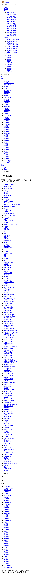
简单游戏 (6, 278)
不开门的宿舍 (7, 267)
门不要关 (6, 244)
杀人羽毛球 (7, 274)
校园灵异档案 (7, 265)
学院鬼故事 (7, 106)
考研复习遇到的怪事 (9, 309)
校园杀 (5, 231)
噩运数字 (6, 422)
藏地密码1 (9, 55)
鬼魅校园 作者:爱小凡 (9, 215)
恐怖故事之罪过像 (8, 406)
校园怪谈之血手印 (8, 323)
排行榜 (2, 165)
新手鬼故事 (7, 86)
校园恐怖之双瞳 (8, 273)
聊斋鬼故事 (7, 92)
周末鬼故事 (7, 101)
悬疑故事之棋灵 (8, 391)
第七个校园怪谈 (8, 240)
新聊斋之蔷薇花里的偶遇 (10, 404)
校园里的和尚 (7, 195)
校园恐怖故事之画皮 (9, 400)
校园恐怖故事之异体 (9, 314)
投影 (5, 249)
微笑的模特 (7, 291)
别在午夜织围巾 (8, 253)
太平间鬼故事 (7, 115)
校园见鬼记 (7, 235)
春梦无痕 (6, 283)
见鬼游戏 (6, 276)
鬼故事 (5, 7)
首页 (2, 76)
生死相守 (6, 420)
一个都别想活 (7, 415)
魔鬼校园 (6, 258)
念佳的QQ (6, 433)
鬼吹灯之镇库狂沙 (11, 34)
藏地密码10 (10, 71)
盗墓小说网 (7, 2)
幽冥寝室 (6, 260)
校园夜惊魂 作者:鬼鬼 (9, 213)
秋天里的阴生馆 (8, 434)
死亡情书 (6, 467)
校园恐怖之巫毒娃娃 (9, 362)
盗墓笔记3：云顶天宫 (12, 43)
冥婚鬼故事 (7, 93)
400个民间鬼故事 (8, 160)
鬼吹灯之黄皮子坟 (11, 19)
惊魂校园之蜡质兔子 (9, 337)
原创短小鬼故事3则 (9, 335)
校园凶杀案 (7, 229)
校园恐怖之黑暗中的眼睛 (10, 361)
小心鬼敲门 (7, 199)
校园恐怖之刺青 (8, 355)
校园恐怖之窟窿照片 (9, 282)
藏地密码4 (9, 61)
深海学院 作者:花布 (9, 210)
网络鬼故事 (7, 151)
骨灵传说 (6, 377)
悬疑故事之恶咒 (8, 398)
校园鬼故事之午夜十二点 (10, 224)
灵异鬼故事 (7, 149)
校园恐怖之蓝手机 (8, 359)
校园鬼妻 (6, 197)
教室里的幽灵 (7, 461)
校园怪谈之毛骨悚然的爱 (10, 346)
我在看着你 (7, 409)
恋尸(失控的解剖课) (9, 186)
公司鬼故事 (7, 135)
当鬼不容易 (7, 285)
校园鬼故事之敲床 (8, 247)
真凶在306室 (7, 327)
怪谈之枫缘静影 (8, 310)
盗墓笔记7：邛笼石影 (12, 50)
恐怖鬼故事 (7, 144)
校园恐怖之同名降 (8, 348)
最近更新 (6, 9)
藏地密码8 (9, 68)
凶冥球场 (6, 380)
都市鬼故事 (7, 81)
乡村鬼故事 (7, 147)
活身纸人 (6, 242)
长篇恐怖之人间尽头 (9, 341)
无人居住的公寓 (8, 393)
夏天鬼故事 (7, 110)
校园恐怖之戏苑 (8, 371)
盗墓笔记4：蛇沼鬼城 (12, 45)
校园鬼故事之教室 (8, 262)
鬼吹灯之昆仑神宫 (11, 18)
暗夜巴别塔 (7, 407)
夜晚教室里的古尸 (8, 456)
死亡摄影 (6, 388)
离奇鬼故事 (7, 124)
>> (4, 480)
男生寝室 (6, 458)
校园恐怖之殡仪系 (8, 379)
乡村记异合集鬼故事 (9, 83)
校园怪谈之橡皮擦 (8, 343)
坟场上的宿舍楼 (8, 305)
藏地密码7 (9, 66)
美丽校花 (6, 465)
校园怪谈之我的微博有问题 (11, 332)
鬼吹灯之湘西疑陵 (11, 32)
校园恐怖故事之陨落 (9, 438)
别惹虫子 (6, 436)
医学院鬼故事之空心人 (9, 316)
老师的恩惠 (7, 424)
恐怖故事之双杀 (8, 411)
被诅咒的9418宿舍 (8, 425)
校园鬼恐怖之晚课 (8, 334)
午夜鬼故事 (7, 113)
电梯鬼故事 (7, 138)
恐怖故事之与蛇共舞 (9, 389)
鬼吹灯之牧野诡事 (11, 36)
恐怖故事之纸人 (8, 339)
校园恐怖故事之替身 (9, 321)
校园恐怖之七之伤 (8, 300)
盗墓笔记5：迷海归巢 (12, 46)
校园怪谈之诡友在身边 (9, 382)
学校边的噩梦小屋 (8, 373)
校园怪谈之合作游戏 (9, 328)
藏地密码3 (9, 59)
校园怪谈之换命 (8, 319)
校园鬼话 (6, 194)
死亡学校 (6, 292)
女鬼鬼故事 (7, 156)
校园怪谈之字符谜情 (9, 350)
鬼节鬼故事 (7, 95)
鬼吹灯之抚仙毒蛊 (11, 28)
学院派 (5, 190)
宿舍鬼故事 (7, 158)
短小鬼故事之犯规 (8, 452)
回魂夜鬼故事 (7, 97)
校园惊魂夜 (7, 203)
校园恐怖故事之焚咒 (9, 294)
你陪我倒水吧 (7, 217)
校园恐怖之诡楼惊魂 (9, 353)
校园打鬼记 (7, 256)
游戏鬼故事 (7, 102)
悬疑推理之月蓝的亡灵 (9, 364)
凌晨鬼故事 (7, 126)
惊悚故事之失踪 (8, 429)
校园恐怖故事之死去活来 (10, 330)
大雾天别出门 (7, 402)
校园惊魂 (6, 226)
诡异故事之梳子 (8, 368)
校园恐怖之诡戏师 (8, 413)
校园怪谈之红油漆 (8, 307)
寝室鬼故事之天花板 (9, 442)
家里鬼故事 (7, 131)
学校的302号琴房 (8, 303)
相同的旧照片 (7, 416)
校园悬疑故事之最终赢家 (10, 366)
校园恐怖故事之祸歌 (9, 325)
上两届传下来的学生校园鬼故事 (12, 204)
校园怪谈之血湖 (8, 318)
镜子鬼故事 (7, 128)
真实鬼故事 (7, 146)
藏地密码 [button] (6, 54)
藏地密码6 (9, 64)
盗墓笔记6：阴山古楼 (12, 48)
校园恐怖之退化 (8, 384)
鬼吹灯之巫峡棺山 (11, 25)
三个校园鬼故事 (8, 188)
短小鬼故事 (7, 88)
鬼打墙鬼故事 (7, 90)
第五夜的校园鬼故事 (9, 201)
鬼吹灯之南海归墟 (11, 21)
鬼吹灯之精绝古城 (11, 12)
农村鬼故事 (7, 120)
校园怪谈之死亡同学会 (9, 298)
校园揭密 (6, 228)
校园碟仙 (6, 233)
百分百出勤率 (7, 269)
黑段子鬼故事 (7, 84)
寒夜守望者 (7, 344)
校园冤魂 (6, 222)
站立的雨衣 (7, 370)
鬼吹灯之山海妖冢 (11, 30)
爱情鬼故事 (7, 142)
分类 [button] (2, 78)
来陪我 (5, 445)
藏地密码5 (9, 62)
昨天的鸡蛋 (7, 451)
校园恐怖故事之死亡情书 (10, 463)
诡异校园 (6, 238)
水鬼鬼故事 (7, 111)
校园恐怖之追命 (8, 296)
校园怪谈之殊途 (8, 312)
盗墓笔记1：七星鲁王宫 (13, 39)
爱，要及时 (7, 440)
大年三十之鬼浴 (8, 357)
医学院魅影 (7, 246)
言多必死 (6, 251)
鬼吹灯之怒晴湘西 (11, 23)
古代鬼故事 (7, 133)
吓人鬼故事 (7, 155)
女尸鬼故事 (7, 119)
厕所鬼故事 (7, 140)
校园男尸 (6, 219)
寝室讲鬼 (6, 431)
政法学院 (6, 211)
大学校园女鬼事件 (8, 220)
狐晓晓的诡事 (7, 386)
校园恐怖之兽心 (8, 447)
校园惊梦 (6, 192)
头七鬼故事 (7, 99)
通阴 (5, 255)
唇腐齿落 (6, 271)
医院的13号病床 (8, 280)
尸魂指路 (6, 470)
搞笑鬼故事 (7, 137)
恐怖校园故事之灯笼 (9, 287)
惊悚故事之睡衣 (8, 454)
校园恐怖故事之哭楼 (9, 449)
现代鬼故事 (7, 153)
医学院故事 (7, 208)
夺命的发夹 (7, 418)
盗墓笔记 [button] (6, 37)
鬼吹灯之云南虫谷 (11, 16)
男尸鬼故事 (7, 122)
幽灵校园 (6, 397)
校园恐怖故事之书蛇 (9, 301)
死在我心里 (7, 459)
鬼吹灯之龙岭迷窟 (11, 14)
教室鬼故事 (7, 129)
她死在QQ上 (7, 443)
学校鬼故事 (7, 108)
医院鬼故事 (7, 104)
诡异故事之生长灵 (8, 375)
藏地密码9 (9, 70)
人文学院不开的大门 (9, 185)
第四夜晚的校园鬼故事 (9, 206)
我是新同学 (7, 237)
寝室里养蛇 (7, 427)
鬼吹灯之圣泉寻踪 (11, 27)
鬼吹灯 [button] (5, 10)
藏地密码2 (9, 57)
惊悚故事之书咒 (8, 395)
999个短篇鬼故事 (8, 162)
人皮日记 (6, 264)
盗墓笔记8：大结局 (12, 52)
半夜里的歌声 (7, 468)
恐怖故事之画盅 (8, 352)
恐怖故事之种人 (8, 289)
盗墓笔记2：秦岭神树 (12, 41)
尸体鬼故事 (7, 117)
